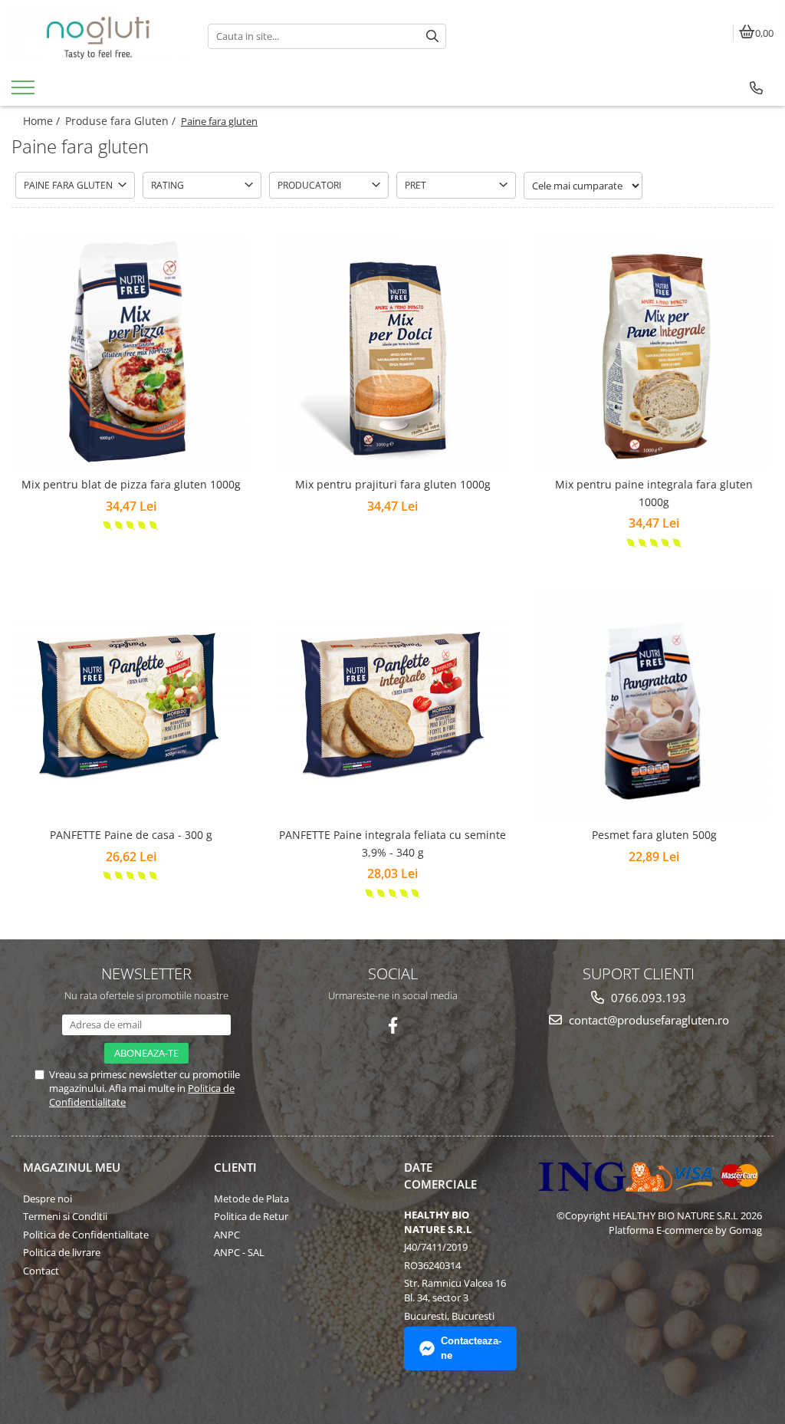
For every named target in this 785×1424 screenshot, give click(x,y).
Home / (43, 120)
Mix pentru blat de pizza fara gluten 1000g (131, 484)
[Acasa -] (98, 36)
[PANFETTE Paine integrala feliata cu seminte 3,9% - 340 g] (392, 704)
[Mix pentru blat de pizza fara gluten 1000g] (131, 353)
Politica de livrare (61, 1252)
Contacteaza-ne (471, 1348)
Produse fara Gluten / (122, 120)
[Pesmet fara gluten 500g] (654, 704)
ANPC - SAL (239, 1252)
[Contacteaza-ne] (756, 88)
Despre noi (47, 1198)
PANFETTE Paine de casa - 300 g (131, 834)
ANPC (227, 1234)
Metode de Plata (251, 1198)
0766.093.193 (647, 997)
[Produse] (24, 92)
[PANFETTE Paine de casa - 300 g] (131, 704)
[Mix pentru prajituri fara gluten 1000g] (392, 353)
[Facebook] (392, 1025)
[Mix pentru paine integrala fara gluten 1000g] (654, 353)
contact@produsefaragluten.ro (647, 1020)
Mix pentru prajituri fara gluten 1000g (393, 484)
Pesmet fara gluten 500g (654, 834)
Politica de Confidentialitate (86, 1234)
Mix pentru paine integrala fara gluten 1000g (654, 492)
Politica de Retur (251, 1216)
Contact (41, 1271)
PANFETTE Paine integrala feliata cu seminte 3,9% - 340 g (392, 843)
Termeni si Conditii (65, 1216)
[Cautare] (432, 36)
